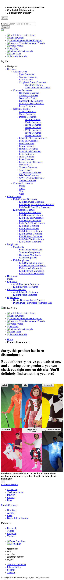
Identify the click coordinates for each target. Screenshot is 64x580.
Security (11, 569)
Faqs (9, 500)
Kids (25, 385)
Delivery (11, 495)
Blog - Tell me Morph (17, 518)
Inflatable (6, 429)
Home (10, 339)
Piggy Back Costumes (32, 430)
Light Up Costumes (51, 429)
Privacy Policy (14, 567)
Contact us (12, 489)
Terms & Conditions (16, 564)
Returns (10, 497)
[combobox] (22, 23)
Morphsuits (48, 385)
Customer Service (9, 484)
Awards (10, 513)
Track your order (15, 492)
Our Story (12, 510)
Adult (4, 385)
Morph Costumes (9, 505)
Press (9, 515)
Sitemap (11, 572)
